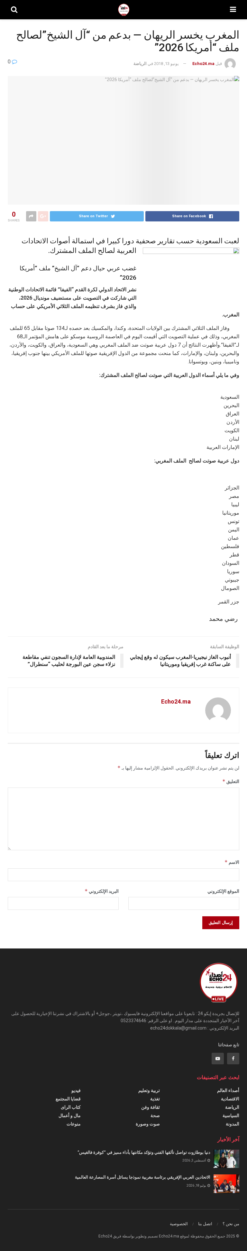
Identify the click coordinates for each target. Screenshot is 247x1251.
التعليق (230, 781)
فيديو (76, 1090)
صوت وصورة (148, 1123)
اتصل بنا (205, 1223)
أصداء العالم (228, 1090)
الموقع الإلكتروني (223, 891)
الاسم (231, 862)
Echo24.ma (203, 63)
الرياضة (140, 63)
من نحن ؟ (231, 1223)
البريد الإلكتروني (102, 891)
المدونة (232, 1123)
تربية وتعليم (149, 1090)
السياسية (231, 1115)
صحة (155, 1115)
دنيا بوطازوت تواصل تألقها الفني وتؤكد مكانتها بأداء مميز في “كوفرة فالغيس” (144, 1152)
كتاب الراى (71, 1107)
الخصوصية (179, 1223)
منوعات (74, 1123)
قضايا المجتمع (68, 1098)
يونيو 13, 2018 (166, 63)
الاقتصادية (230, 1098)
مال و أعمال (70, 1115)
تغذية (155, 1098)
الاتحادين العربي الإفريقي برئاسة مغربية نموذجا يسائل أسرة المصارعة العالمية (142, 1177)
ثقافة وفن (150, 1107)
